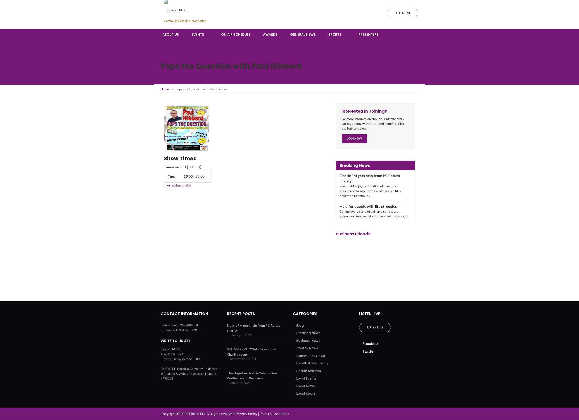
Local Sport (305, 393)
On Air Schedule (235, 34)
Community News (310, 356)
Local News (305, 386)
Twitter (369, 351)
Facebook (371, 343)
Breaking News (308, 333)
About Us (170, 34)
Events (198, 34)
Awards (270, 34)
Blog (300, 325)
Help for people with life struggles (368, 206)
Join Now (354, 138)
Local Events (306, 378)
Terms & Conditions (274, 414)
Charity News (307, 348)
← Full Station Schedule (178, 185)
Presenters (368, 34)
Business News (308, 340)
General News (303, 34)
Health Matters (308, 371)
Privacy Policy (246, 414)
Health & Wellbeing (312, 363)
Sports (334, 34)
